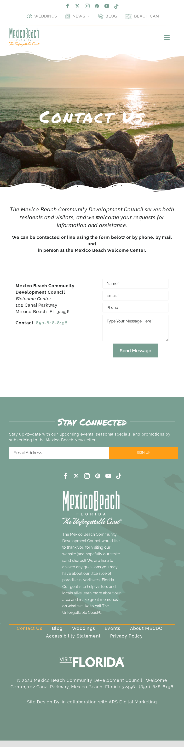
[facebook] (67, 6)
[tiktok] (116, 6)
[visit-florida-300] (92, 655)
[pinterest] (97, 6)
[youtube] (106, 6)
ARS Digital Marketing (133, 701)
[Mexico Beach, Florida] (24, 30)
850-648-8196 (52, 322)
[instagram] (87, 6)
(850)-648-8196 (156, 686)
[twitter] (77, 6)
